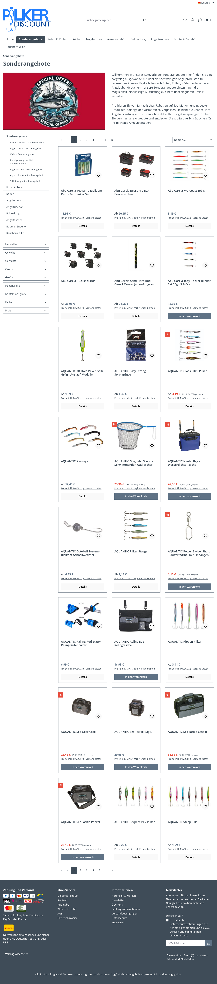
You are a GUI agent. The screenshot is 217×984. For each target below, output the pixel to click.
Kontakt (62, 900)
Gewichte (10, 261)
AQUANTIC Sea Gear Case (78, 732)
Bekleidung (13, 213)
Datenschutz (119, 918)
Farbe (8, 302)
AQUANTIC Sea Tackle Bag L (133, 732)
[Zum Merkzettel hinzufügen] (98, 175)
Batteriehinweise (68, 918)
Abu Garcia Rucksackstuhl (78, 281)
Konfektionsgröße (16, 294)
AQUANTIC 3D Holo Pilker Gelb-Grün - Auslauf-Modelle (82, 372)
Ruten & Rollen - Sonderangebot (27, 142)
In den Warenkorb (189, 316)
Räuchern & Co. (15, 233)
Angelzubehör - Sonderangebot (26, 175)
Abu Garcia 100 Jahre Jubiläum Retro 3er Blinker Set (81, 192)
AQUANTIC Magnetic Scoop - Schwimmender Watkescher (133, 462)
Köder (10, 194)
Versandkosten (98, 974)
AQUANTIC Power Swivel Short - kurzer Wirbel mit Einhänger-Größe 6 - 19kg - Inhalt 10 (189, 553)
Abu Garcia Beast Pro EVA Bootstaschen (131, 192)
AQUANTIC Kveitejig (74, 461)
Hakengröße (12, 285)
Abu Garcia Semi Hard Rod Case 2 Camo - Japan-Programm (135, 282)
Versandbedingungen (125, 913)
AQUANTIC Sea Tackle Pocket (80, 822)
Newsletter (118, 900)
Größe (9, 269)
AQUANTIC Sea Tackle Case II (187, 732)
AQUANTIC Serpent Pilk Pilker (134, 822)
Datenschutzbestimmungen (186, 924)
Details (82, 226)
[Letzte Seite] (112, 139)
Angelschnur (13, 200)
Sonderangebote (16, 136)
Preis (8, 310)
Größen (9, 277)
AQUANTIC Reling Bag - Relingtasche (130, 643)
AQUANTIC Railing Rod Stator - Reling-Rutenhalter (82, 643)
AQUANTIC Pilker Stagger (131, 551)
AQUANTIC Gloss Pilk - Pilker (187, 371)
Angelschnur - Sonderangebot (25, 148)
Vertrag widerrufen (16, 954)
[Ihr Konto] (192, 20)
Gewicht (10, 252)
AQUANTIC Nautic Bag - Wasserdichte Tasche (184, 462)
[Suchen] (144, 20)
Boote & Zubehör (16, 226)
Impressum (118, 922)
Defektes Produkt (68, 895)
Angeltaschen (14, 220)
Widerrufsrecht (67, 909)
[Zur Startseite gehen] (27, 19)
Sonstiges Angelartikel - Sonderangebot (22, 162)
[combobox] (112, 20)
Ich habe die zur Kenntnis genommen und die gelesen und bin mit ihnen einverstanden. (190, 927)
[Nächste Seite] (106, 139)
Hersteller (11, 244)
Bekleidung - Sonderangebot (25, 181)
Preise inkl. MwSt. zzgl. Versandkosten (81, 217)
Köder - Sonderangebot (22, 154)
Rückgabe (63, 904)
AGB (60, 913)
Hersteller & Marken (124, 895)
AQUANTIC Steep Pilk (182, 822)
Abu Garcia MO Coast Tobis (186, 190)
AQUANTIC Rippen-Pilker (185, 641)
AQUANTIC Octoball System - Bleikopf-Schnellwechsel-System (80, 553)
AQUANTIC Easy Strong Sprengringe (130, 372)
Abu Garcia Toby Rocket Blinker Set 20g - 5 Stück (189, 282)
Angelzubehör (14, 207)
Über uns (117, 904)
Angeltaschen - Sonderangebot (26, 169)
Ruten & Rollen (15, 187)
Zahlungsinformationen (126, 909)
